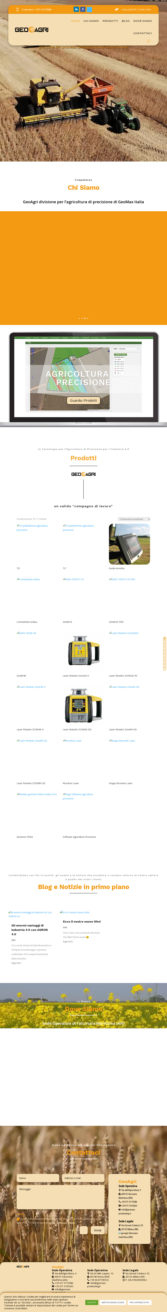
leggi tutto (16, 963)
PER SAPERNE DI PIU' (140, 1302)
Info (13, 940)
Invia (97, 1230)
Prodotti (110, 20)
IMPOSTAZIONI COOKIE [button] (113, 1302)
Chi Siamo (91, 20)
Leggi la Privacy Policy (62, 1222)
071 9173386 (44, 9)
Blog (126, 20)
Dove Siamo (142, 20)
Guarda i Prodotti (83, 400)
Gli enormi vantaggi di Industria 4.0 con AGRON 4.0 (29, 930)
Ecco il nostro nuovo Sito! (82, 921)
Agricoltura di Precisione (84, 378)
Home (75, 20)
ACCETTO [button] (91, 1302)
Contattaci (142, 33)
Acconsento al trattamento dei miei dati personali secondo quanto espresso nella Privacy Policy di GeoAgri (59, 1220)
